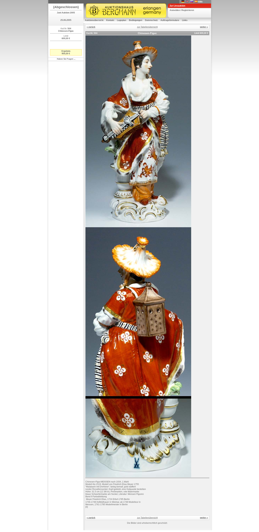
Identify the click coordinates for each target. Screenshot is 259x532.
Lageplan (121, 20)
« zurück (91, 27)
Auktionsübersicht (94, 20)
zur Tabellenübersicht (147, 27)
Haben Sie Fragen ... (66, 59)
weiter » (204, 27)
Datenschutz (151, 20)
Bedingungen (135, 20)
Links (184, 20)
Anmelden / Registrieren (182, 10)
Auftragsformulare (170, 20)
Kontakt (110, 20)
